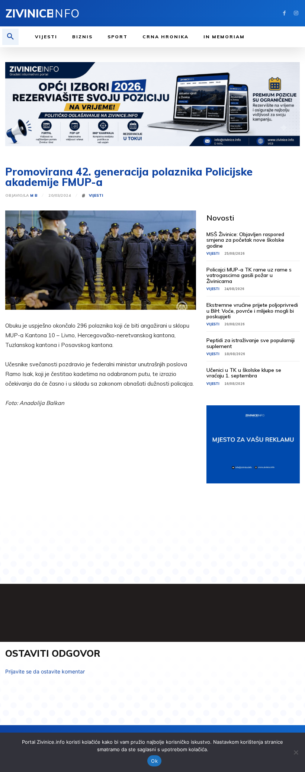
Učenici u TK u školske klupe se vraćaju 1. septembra (243, 373)
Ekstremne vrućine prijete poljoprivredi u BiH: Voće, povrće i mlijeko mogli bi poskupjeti (252, 311)
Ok (154, 761)
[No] (295, 752)
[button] (10, 37)
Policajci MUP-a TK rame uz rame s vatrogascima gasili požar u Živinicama (249, 275)
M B (34, 195)
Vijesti (96, 195)
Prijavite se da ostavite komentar (45, 671)
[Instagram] (296, 13)
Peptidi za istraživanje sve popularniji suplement (250, 343)
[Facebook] (284, 13)
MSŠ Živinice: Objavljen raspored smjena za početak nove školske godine (245, 240)
